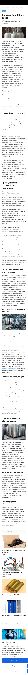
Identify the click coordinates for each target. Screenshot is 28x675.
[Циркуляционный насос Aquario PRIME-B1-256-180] (14, 541)
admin (6, 21)
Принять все (14, 660)
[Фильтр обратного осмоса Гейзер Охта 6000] (14, 606)
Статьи (4, 11)
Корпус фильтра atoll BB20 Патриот (12, 595)
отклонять (15, 671)
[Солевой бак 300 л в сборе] (14, 32)
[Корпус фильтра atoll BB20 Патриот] (14, 586)
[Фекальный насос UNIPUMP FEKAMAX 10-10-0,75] (14, 635)
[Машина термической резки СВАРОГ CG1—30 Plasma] (14, 564)
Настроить (15, 665)
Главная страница (6, 7)
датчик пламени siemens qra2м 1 (11, 241)
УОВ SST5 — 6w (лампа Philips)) (11, 624)
